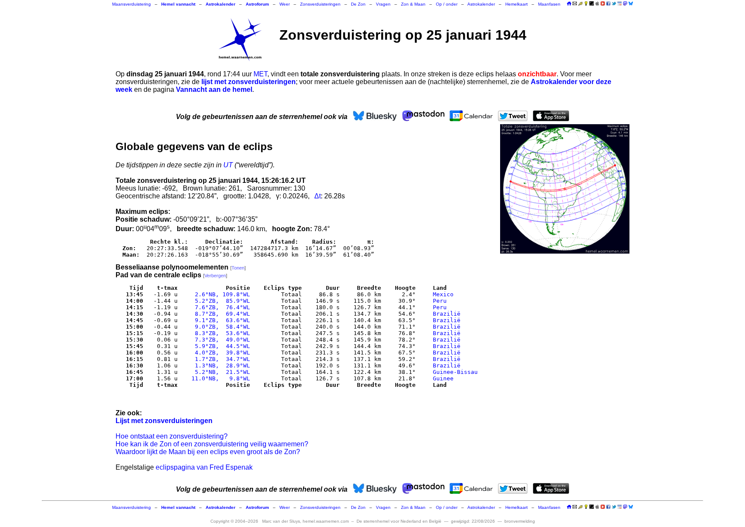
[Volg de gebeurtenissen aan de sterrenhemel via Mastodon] (625, 3)
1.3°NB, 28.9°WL (219, 365)
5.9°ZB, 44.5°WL (219, 346)
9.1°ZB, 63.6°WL (219, 320)
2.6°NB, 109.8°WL (219, 294)
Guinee (443, 378)
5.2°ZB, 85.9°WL (219, 301)
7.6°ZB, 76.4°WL (219, 307)
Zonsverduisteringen (320, 4)
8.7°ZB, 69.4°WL (219, 314)
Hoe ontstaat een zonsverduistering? (172, 436)
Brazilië (446, 314)
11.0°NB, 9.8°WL (219, 378)
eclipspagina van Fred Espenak (204, 467)
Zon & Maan (413, 4)
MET (260, 74)
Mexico (443, 294)
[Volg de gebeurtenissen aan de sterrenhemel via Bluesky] (631, 3)
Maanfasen (549, 4)
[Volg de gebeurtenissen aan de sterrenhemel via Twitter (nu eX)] (614, 3)
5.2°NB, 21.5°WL (219, 372)
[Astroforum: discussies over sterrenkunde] (591, 4)
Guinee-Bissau (455, 372)
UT (228, 165)
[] (238, 267)
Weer (284, 4)
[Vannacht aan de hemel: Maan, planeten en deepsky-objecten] (580, 4)
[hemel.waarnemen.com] (240, 39)
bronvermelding (519, 521)
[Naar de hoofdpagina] (569, 4)
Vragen (383, 4)
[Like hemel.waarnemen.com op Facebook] (608, 3)
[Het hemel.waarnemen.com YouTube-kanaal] (603, 3)
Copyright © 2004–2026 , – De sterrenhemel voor (325, 521)
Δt (317, 196)
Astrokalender (481, 4)
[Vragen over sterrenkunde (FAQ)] (586, 4)
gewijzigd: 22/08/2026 (473, 521)
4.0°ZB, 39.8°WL (219, 352)
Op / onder (446, 4)
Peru (440, 301)
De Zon (358, 4)
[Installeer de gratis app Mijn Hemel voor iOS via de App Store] (597, 3)
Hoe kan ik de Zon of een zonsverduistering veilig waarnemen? (212, 444)
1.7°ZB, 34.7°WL (219, 359)
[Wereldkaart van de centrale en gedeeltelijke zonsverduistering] (564, 189)
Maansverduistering (131, 4)
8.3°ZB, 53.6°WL (219, 333)
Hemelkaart (516, 4)
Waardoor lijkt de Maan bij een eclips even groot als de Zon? (208, 451)
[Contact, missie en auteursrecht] (575, 4)
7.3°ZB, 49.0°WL (219, 339)
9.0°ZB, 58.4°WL (219, 326)
